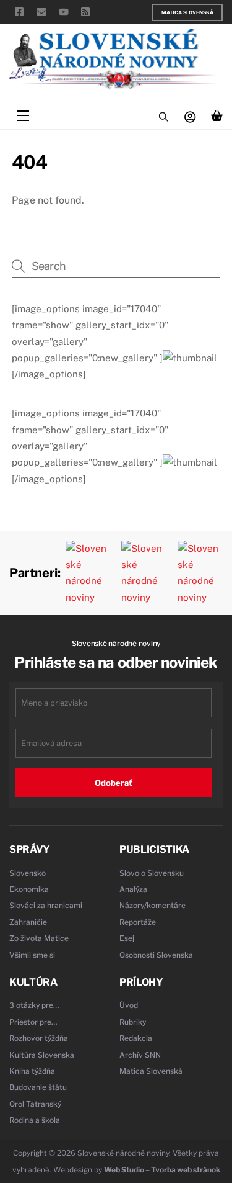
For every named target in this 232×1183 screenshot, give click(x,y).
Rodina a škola (34, 1120)
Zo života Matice (39, 938)
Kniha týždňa (32, 1071)
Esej (126, 938)
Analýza (133, 889)
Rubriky (132, 1022)
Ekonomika (29, 889)
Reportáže (137, 922)
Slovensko (27, 873)
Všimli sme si (32, 955)
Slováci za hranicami (45, 905)
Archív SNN (140, 1054)
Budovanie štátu (38, 1087)
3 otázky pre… (34, 1005)
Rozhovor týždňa (38, 1038)
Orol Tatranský (35, 1104)
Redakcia (135, 1038)
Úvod (128, 1005)
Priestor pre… (33, 1022)
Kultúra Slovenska (41, 1054)
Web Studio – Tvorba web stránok (162, 1169)
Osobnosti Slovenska (156, 955)
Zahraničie (28, 922)
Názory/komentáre (152, 905)
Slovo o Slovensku (151, 873)
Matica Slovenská (187, 12)
